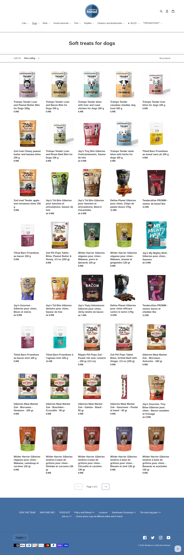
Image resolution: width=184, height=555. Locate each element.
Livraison (103, 512)
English (19, 537)
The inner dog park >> (150, 512)
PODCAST (65, 512)
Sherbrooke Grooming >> (124, 512)
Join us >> (67, 516)
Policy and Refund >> (84, 512)
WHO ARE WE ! (47, 512)
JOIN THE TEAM (27, 512)
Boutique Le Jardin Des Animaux (157, 545)
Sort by (17, 58)
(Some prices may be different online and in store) (99, 516)
